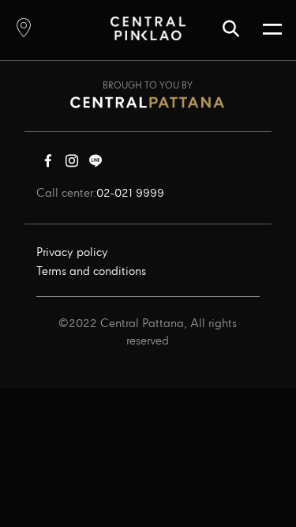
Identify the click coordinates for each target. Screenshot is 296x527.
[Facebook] (48, 164)
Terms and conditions (91, 271)
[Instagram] (72, 164)
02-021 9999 (130, 193)
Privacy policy (72, 253)
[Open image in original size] (148, 28)
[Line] (95, 164)
